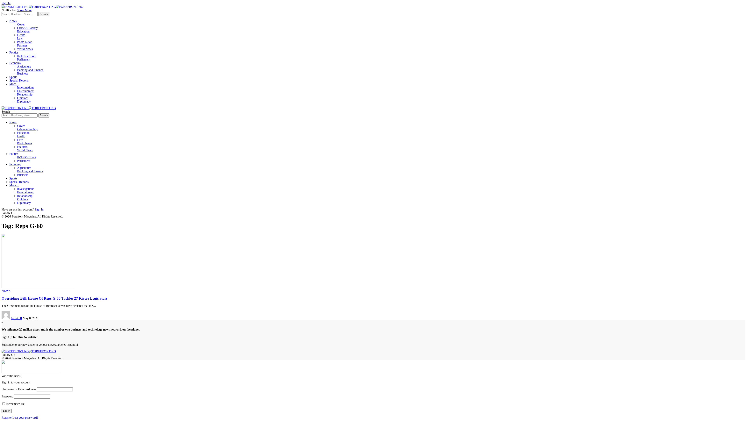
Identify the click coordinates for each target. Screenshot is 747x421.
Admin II (16, 318)
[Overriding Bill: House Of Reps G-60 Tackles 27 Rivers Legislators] (38, 287)
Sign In (39, 209)
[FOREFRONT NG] (42, 6)
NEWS (6, 290)
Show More (24, 10)
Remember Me (15, 403)
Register (7, 417)
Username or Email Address (19, 389)
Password (7, 396)
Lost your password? (25, 417)
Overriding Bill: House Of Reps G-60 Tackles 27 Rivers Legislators (54, 298)
